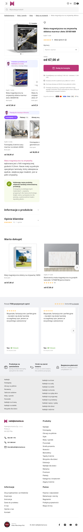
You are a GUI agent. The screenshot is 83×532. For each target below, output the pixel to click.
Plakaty (24, 117)
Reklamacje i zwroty (50, 496)
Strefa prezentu (49, 446)
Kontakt (7, 512)
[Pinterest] (76, 524)
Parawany (7, 389)
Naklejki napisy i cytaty (50, 403)
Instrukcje (8, 499)
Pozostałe (7, 399)
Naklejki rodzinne (48, 409)
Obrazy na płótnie (39, 117)
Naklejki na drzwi (48, 380)
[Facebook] (59, 524)
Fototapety (11, 117)
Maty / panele (9, 396)
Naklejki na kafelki (10, 405)
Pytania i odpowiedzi (51, 493)
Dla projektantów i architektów (16, 493)
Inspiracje (8, 496)
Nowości (46, 449)
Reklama (46, 469)
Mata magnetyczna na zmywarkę (18, 160)
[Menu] (6, 3)
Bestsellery (47, 453)
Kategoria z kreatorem (51, 479)
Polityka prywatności (51, 502)
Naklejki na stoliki (48, 387)
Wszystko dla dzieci (10, 409)
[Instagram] (65, 524)
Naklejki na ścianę (10, 402)
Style (44, 436)
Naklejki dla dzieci (48, 406)
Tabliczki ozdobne (10, 392)
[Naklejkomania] (22, 421)
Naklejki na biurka (48, 390)
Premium (46, 472)
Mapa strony (47, 506)
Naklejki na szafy (48, 384)
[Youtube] (70, 524)
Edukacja (46, 462)
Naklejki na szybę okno (50, 393)
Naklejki (7, 379)
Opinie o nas (9, 509)
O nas (6, 506)
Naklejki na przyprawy (49, 396)
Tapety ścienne (48, 456)
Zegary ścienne (48, 482)
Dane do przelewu (11, 502)
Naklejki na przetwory (49, 400)
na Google (75, 304)
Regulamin (47, 499)
